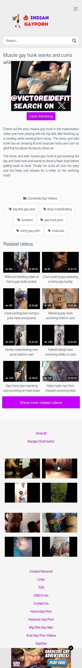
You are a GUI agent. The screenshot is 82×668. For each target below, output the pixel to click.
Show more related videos (41, 402)
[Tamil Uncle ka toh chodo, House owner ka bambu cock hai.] (22, 469)
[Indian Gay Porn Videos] (33, 19)
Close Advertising (41, 116)
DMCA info (41, 595)
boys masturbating (59, 209)
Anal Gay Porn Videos (41, 635)
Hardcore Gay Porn (41, 619)
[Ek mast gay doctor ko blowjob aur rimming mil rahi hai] (22, 523)
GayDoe (41, 643)
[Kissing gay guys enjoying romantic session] (59, 469)
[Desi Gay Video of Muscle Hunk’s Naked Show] (22, 493)
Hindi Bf (41, 433)
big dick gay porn (23, 209)
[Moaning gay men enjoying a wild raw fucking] (59, 547)
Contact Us (41, 603)
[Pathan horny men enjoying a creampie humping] (22, 547)
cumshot (26, 219)
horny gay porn (30, 230)
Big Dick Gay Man (41, 627)
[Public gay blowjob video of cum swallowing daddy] (59, 493)
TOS (41, 587)
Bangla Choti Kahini (41, 441)
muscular (57, 230)
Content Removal (41, 571)
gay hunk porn (53, 219)
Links (41, 579)
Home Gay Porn (41, 611)
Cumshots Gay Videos (42, 198)
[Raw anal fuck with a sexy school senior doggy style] (59, 523)
